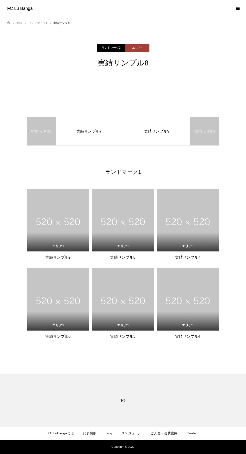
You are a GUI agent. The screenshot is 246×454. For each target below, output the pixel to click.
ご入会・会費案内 (164, 433)
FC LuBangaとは (61, 433)
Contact (192, 433)
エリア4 (137, 47)
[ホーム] (8, 22)
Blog (108, 433)
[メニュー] (237, 8)
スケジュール (131, 433)
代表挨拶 (89, 433)
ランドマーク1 (111, 47)
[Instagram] (123, 400)
